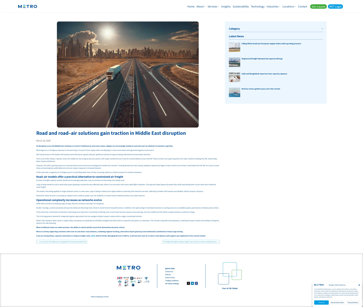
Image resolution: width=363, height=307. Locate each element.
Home (190, 6)
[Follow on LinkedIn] (192, 283)
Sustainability (241, 6)
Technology (258, 6)
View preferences (353, 302)
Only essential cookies (337, 302)
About (200, 6)
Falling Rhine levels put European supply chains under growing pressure (271, 43)
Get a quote (318, 6)
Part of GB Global (230, 288)
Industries (272, 6)
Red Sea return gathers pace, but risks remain (261, 89)
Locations (288, 6)
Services (212, 6)
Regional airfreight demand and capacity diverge (262, 58)
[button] (359, 285)
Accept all (321, 302)
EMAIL (93, 236)
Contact (302, 6)
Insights (226, 6)
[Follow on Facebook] (188, 283)
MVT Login (335, 6)
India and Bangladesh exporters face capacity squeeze (264, 73)
